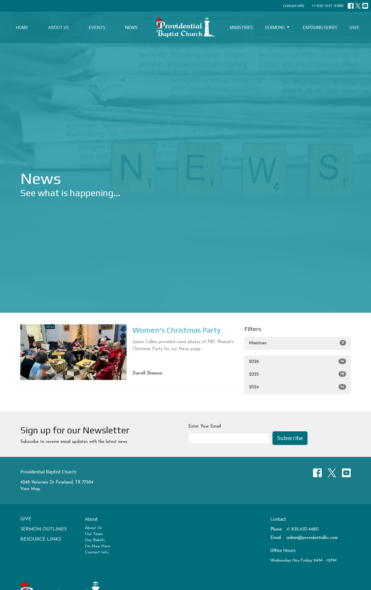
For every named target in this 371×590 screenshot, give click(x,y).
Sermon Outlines (43, 529)
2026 (296, 361)
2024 (296, 387)
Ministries (241, 27)
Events (97, 27)
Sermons (275, 27)
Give (354, 27)
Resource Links (40, 539)
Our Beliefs (95, 540)
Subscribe (290, 438)
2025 (296, 374)
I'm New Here (97, 546)
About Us (58, 27)
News (131, 27)
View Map (30, 489)
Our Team (94, 534)
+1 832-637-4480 (327, 5)
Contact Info (293, 5)
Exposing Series (320, 27)
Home (22, 27)
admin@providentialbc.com (312, 538)
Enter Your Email (204, 426)
